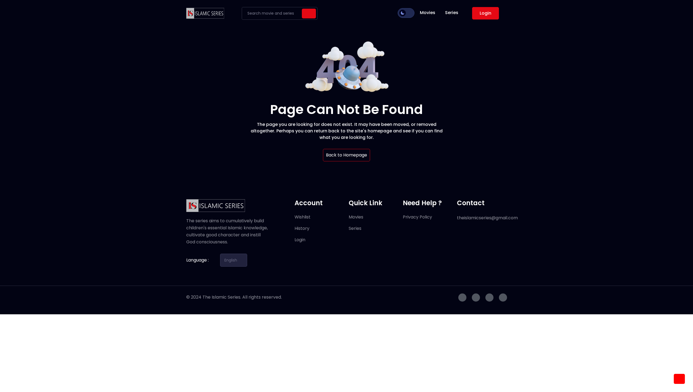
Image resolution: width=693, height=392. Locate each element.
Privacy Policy (417, 217)
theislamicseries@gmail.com (487, 218)
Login (485, 13)
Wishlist (302, 217)
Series (451, 12)
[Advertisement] (162, 352)
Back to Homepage (346, 155)
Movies (427, 12)
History (302, 228)
